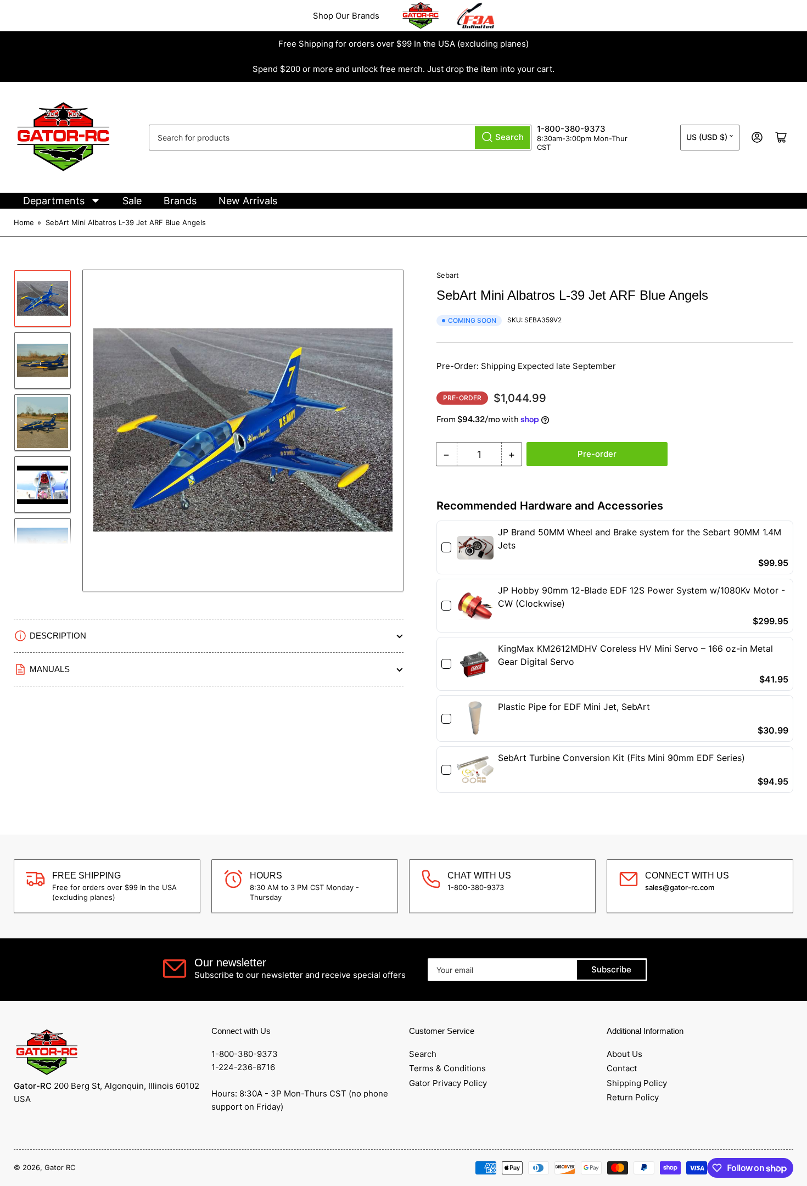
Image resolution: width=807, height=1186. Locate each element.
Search (422, 1054)
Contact (622, 1068)
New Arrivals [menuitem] (247, 200)
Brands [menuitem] (180, 200)
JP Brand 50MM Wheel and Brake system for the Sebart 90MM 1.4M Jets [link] (639, 539)
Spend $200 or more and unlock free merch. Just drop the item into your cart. (403, 69)
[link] (475, 547)
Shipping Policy (637, 1083)
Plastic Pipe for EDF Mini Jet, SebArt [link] (574, 706)
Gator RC (59, 1167)
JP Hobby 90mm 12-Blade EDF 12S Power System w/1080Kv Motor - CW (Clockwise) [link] (641, 597)
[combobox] (340, 137)
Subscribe (611, 969)
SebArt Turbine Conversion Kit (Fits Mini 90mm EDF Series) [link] (621, 757)
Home (24, 222)
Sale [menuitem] (132, 200)
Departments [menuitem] (54, 200)
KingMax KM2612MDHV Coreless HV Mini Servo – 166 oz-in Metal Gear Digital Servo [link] (635, 655)
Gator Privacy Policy (448, 1083)
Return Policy (633, 1097)
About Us (624, 1054)
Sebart (447, 275)
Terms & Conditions (447, 1068)
